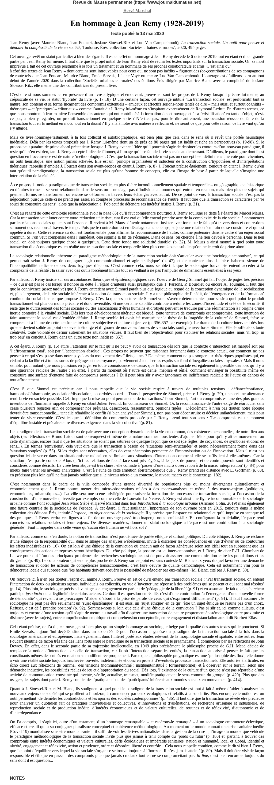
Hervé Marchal (137, 10)
